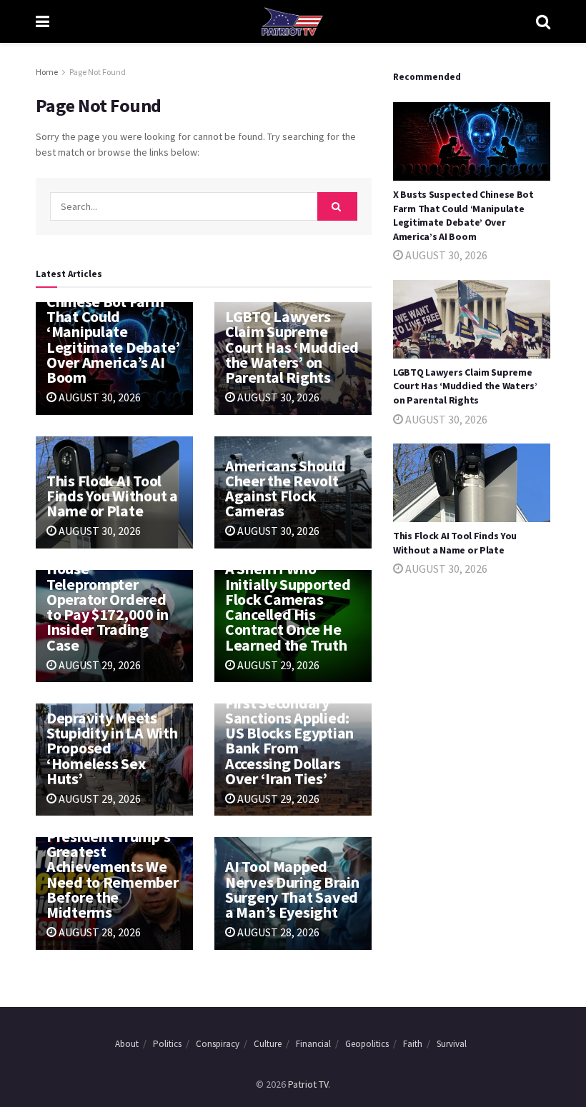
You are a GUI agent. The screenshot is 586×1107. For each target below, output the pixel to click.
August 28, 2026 (98, 932)
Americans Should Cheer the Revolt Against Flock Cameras (285, 488)
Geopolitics (367, 1044)
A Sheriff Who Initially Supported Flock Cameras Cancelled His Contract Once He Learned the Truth (288, 606)
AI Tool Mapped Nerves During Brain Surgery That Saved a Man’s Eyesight (292, 889)
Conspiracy (217, 1044)
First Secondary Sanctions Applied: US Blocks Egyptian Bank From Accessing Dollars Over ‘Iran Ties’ (289, 740)
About (127, 1044)
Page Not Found (97, 71)
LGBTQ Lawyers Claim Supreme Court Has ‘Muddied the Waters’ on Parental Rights (292, 346)
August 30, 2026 (98, 397)
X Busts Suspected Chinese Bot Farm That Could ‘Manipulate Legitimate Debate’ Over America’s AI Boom (113, 331)
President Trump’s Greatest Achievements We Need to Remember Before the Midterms (112, 874)
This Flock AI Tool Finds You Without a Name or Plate (112, 496)
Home (47, 71)
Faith (412, 1044)
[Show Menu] (42, 21)
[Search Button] (543, 21)
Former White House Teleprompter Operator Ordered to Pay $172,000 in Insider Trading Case (107, 599)
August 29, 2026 (98, 665)
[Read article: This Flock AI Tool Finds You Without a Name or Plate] (471, 483)
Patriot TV (308, 1084)
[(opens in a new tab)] (471, 141)
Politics (167, 1044)
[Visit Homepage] (292, 21)
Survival (452, 1044)
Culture (268, 1044)
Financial (313, 1044)
